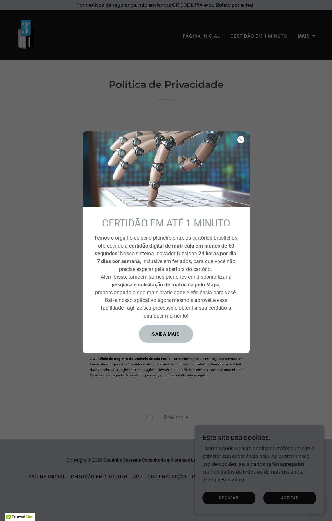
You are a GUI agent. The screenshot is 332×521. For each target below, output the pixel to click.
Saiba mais (166, 334)
